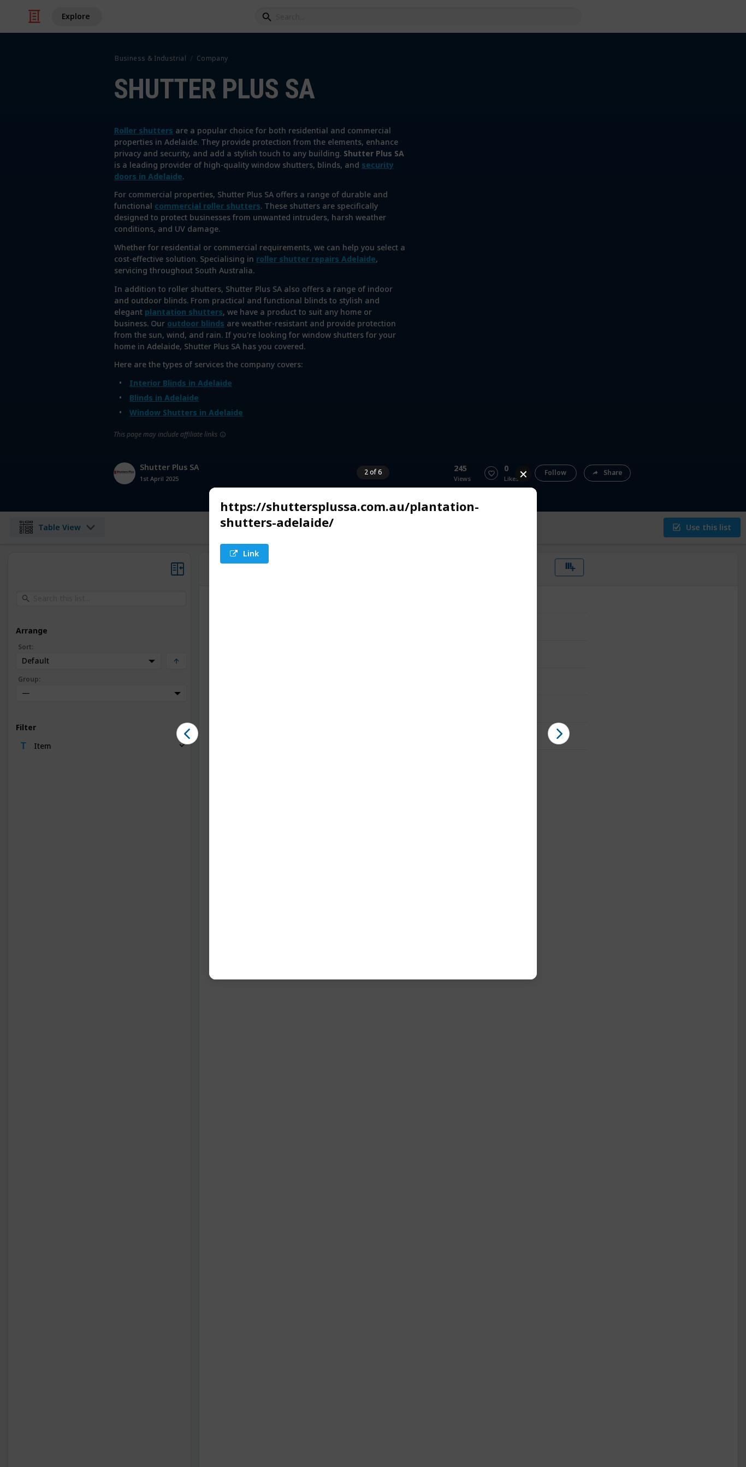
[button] (244, 554)
